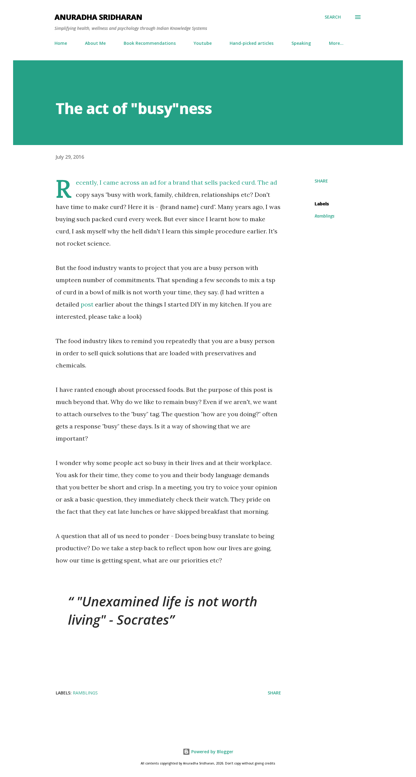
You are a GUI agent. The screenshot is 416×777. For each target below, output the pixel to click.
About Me (95, 43)
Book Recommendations (150, 43)
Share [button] (321, 181)
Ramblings (324, 216)
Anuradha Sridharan (98, 17)
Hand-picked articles (251, 43)
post (87, 304)
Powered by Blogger (211, 751)
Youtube (203, 43)
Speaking (301, 43)
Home (61, 43)
